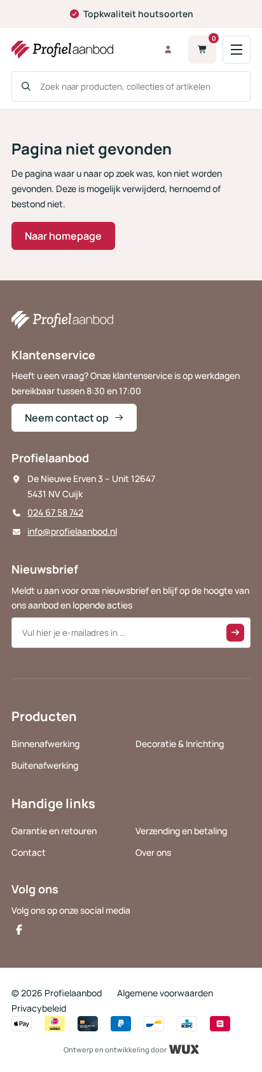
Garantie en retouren (54, 831)
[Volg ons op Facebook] (19, 929)
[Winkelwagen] (202, 50)
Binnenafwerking (45, 744)
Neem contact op (67, 418)
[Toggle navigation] (237, 50)
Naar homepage (63, 236)
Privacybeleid (38, 1008)
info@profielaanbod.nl (72, 531)
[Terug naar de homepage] (78, 49)
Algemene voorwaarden (165, 993)
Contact (28, 852)
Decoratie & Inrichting (179, 744)
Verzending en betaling (181, 831)
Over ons (153, 852)
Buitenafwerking (44, 765)
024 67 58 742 (55, 512)
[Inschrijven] (235, 633)
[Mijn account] (168, 50)
